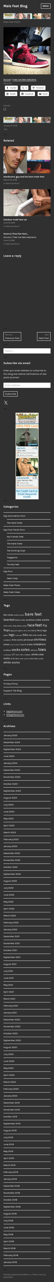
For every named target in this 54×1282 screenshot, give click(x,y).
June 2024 (8, 756)
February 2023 (11, 839)
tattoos (34, 650)
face (31, 625)
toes (42, 649)
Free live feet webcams (24, 79)
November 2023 (11, 777)
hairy (33, 630)
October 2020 (10, 1033)
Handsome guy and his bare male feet (23, 176)
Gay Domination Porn (14, 516)
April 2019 (8, 1158)
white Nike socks (36, 658)
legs (12, 635)
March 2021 (9, 998)
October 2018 (10, 1199)
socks (16, 650)
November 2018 (11, 1192)
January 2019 (10, 1179)
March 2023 (9, 832)
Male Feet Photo (11, 22)
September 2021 (11, 957)
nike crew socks (35, 635)
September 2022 (12, 874)
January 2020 (10, 1095)
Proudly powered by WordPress (16, 1274)
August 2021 (10, 964)
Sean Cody (12, 578)
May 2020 (8, 1068)
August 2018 (10, 1213)
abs (5, 615)
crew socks (42, 619)
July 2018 (8, 1220)
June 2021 (8, 978)
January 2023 (10, 846)
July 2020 (8, 1054)
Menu (46, 6)
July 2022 (8, 887)
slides (30, 644)
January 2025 (10, 735)
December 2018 (11, 1186)
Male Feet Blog (15, 6)
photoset (28, 639)
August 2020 (10, 1047)
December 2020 (11, 1019)
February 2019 (10, 1172)
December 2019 (11, 1102)
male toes (18, 635)
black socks (20, 620)
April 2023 (8, 825)
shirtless (40, 639)
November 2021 (11, 943)
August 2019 (10, 1130)
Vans (17, 655)
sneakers (39, 644)
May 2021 (8, 985)
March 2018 (9, 1248)
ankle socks (19, 615)
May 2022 (8, 901)
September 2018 (12, 1206)
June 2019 (8, 1144)
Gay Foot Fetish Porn (14, 529)
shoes (6, 644)
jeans (5, 635)
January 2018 (10, 1262)
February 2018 (10, 1255)
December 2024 (11, 742)
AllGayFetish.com (15, 714)
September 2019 (11, 1123)
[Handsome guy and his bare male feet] (27, 159)
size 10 (12, 645)
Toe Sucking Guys (16, 550)
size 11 (17, 645)
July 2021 (8, 971)
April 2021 (8, 991)
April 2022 (8, 908)
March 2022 (9, 915)
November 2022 (11, 860)
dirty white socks (20, 626)
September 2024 (12, 749)
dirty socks (7, 626)
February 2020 (11, 1088)
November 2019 (11, 1109)
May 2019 (8, 1151)
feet (38, 625)
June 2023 (8, 811)
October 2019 (10, 1116)
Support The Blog (12, 690)
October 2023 (10, 784)
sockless (7, 650)
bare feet (33, 614)
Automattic (8, 1277)
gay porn (14, 630)
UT (13, 654)
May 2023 (8, 818)
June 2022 (8, 894)
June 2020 (8, 1061)
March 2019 (9, 1165)
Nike (25, 635)
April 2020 (9, 1075)
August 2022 (10, 881)
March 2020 (9, 1082)
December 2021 (11, 936)
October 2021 (10, 950)
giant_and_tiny (25, 631)
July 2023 (8, 804)
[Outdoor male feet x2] (27, 202)
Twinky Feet (13, 564)
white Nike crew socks (20, 659)
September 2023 (12, 790)
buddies (30, 620)
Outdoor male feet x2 (15, 219)
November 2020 (11, 1026)
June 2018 (8, 1227)
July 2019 (8, 1137)
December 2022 (11, 853)
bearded (9, 619)
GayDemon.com (14, 711)
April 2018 (8, 1241)
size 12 (23, 644)
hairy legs (42, 630)
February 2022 (11, 922)
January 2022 (10, 929)
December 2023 (11, 770)
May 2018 (8, 1234)
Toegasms (12, 557)
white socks (11, 662)
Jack (5, 129)
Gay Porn (7, 571)
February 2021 (10, 1005)
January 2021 (10, 1012)
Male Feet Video (11, 592)
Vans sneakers (25, 655)
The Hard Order (14, 522)
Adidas (11, 615)
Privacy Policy (10, 683)
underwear (7, 655)
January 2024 (10, 763)
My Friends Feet (15, 536)
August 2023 (10, 797)
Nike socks (17, 640)
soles (25, 649)
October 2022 (10, 867)
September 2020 (12, 1040)
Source (7, 79)
